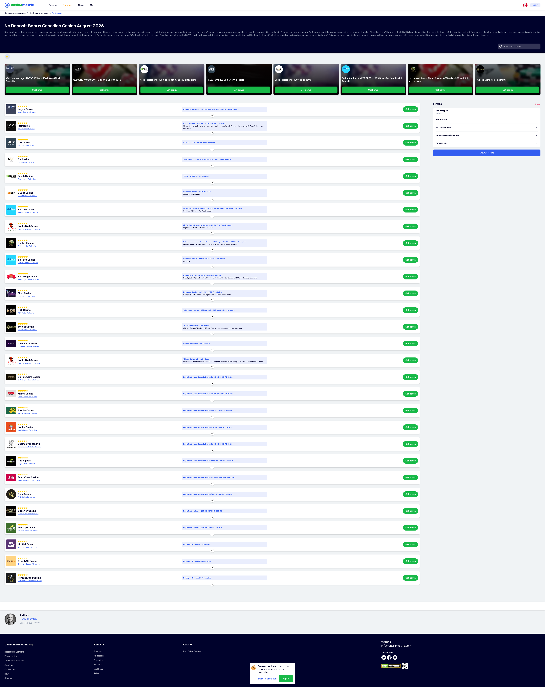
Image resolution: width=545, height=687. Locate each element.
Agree (286, 678)
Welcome (98, 664)
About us (9, 665)
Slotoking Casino (27, 276)
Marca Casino (25, 394)
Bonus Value (441, 119)
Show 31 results (487, 153)
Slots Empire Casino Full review (30, 380)
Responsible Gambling (14, 652)
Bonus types (442, 111)
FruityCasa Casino (28, 477)
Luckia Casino (25, 427)
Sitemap (8, 678)
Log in (535, 5)
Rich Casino (24, 494)
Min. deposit (441, 143)
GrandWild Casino (27, 561)
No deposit (57, 13)
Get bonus (410, 109)
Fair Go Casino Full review (27, 413)
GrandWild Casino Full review (29, 564)
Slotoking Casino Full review (28, 279)
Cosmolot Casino (27, 343)
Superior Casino (27, 511)
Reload (97, 673)
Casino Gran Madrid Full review (29, 447)
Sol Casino (24, 159)
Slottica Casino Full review (28, 212)
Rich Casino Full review (26, 497)
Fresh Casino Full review (27, 179)
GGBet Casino (25, 193)
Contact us (10, 669)
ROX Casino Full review (26, 313)
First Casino (25, 293)
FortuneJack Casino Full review (30, 581)
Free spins (98, 660)
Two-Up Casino (26, 527)
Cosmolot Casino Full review (28, 346)
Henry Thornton (28, 619)
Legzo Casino (25, 109)
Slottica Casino (26, 209)
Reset (537, 104)
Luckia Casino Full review (27, 430)
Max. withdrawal (443, 127)
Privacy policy (11, 656)
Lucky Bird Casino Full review (29, 229)
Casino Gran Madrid (29, 444)
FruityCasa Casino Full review (29, 480)
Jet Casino (24, 142)
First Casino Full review (26, 296)
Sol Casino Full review (26, 162)
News (81, 5)
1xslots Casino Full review (27, 330)
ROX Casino (24, 310)
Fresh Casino (25, 176)
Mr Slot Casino (26, 544)
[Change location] (525, 5)
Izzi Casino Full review (26, 129)
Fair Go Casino (26, 410)
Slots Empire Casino (29, 377)
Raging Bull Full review (26, 464)
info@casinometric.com (396, 645)
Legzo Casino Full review (27, 112)
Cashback (98, 669)
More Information (267, 678)
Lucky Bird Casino (28, 226)
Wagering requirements (447, 135)
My (91, 5)
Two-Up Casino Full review (28, 531)
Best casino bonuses (39, 13)
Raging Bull (24, 460)
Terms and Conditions (14, 660)
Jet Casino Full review (26, 146)
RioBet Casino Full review (27, 246)
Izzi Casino (24, 126)
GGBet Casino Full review (27, 196)
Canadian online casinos (15, 13)
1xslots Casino (26, 327)
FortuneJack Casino (29, 578)
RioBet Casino (26, 243)
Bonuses (97, 651)
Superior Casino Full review (28, 514)
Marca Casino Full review (27, 397)
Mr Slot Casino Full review (27, 547)
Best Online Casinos (192, 651)
